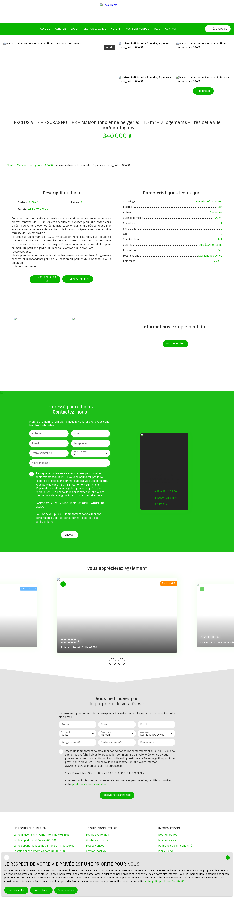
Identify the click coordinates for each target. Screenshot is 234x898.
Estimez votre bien (97, 834)
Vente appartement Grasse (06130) (35, 840)
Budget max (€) (70, 742)
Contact (170, 28)
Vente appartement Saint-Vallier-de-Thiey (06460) (44, 845)
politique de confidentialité (89, 784)
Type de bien (106, 732)
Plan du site (165, 851)
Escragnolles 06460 (41, 165)
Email (35, 443)
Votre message (41, 462)
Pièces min (147, 742)
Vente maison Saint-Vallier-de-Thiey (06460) (41, 834)
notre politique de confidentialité (164, 881)
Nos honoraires (167, 834)
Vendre (115, 28)
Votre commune (42, 453)
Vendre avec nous (97, 840)
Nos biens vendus (137, 28)
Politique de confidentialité (175, 845)
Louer (74, 28)
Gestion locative (95, 28)
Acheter (60, 28)
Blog (157, 28)
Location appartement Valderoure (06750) (39, 851)
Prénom (37, 433)
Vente (10, 165)
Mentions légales (169, 840)
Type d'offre (66, 732)
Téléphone (80, 443)
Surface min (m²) (111, 742)
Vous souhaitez (80, 452)
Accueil (45, 28)
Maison (21, 165)
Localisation (145, 732)
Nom (77, 433)
